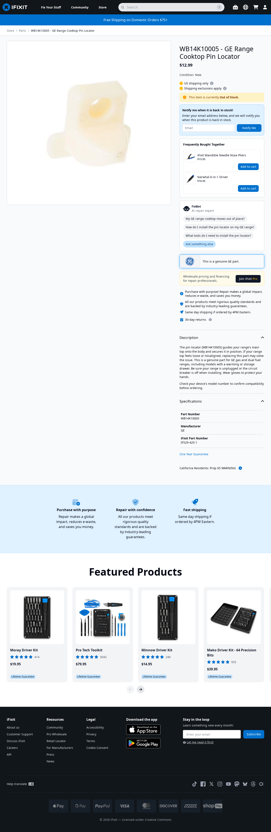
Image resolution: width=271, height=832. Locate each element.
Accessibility (95, 727)
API (9, 754)
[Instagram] (220, 784)
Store (10, 31)
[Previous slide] (130, 689)
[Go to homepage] (17, 7)
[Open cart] (256, 7)
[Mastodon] (236, 784)
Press (50, 754)
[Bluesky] (245, 784)
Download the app (141, 719)
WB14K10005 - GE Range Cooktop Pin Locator (63, 31)
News (50, 761)
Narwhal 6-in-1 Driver (212, 177)
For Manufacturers (60, 748)
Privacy (91, 734)
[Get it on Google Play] (143, 743)
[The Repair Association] (261, 784)
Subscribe (254, 734)
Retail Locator (56, 741)
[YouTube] (228, 784)
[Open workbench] (235, 7)
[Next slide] (140, 689)
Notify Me (249, 128)
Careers (12, 748)
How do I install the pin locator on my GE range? (220, 227)
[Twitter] (211, 784)
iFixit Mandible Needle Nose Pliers (221, 155)
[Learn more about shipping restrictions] (211, 83)
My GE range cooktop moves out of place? (215, 219)
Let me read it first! (200, 742)
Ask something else (199, 244)
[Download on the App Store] (143, 730)
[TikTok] (194, 784)
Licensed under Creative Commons (146, 820)
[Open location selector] (245, 7)
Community (55, 727)
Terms (90, 741)
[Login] (265, 7)
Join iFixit (248, 279)
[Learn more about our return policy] (210, 319)
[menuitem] (51, 7)
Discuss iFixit (16, 741)
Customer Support (20, 734)
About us (13, 727)
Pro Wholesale (57, 734)
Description (189, 337)
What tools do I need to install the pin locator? (218, 236)
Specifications (191, 401)
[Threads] (253, 784)
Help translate (17, 784)
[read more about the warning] (240, 468)
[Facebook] (203, 784)
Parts (22, 31)
